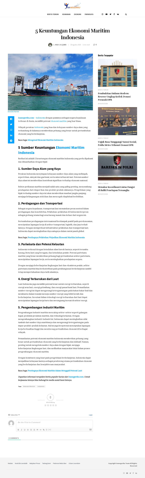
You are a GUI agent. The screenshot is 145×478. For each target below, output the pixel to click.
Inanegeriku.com (26, 118)
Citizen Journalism (74, 463)
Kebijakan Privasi (35, 463)
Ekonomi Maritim (70, 147)
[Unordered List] (34, 429)
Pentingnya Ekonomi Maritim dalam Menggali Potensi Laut (55, 370)
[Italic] (21, 429)
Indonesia (40, 118)
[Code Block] (40, 429)
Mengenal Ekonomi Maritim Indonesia (45, 140)
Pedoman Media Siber (59, 463)
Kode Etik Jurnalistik (21, 463)
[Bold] (18, 429)
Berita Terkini (53, 14)
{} (46, 429)
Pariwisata (89, 14)
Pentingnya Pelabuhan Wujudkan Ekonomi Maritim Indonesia (56, 237)
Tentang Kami (46, 463)
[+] (50, 429)
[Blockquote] (37, 429)
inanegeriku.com (76, 377)
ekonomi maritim (58, 121)
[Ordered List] (31, 429)
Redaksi (10, 463)
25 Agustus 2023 (75, 45)
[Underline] (24, 429)
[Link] (43, 429)
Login (91, 415)
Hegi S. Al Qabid (60, 45)
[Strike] (27, 429)
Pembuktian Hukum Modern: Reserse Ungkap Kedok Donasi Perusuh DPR (114, 96)
